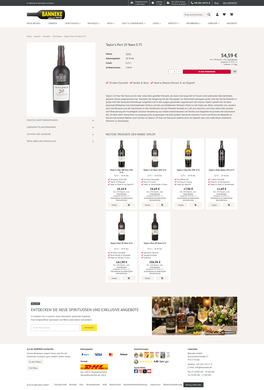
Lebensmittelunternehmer (41, 127)
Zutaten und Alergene (39, 134)
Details (114, 205)
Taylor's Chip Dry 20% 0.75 (188, 170)
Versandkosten (232, 59)
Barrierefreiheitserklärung (135, 384)
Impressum (155, 384)
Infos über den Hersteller (41, 141)
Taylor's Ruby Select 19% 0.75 (221, 170)
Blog (216, 3)
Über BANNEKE (230, 3)
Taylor (128, 53)
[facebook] (136, 372)
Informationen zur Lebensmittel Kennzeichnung (122, 199)
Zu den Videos (35, 362)
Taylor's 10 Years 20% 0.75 (154, 170)
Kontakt (73, 384)
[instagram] (140, 372)
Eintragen (89, 328)
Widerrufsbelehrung (172, 384)
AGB (105, 384)
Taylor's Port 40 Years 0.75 (155, 243)
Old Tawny (57, 36)
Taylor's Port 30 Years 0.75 (121, 243)
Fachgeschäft (60, 384)
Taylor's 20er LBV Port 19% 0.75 (121, 171)
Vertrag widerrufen (193, 385)
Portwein (46, 36)
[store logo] (46, 14)
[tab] (61, 120)
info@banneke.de (203, 367)
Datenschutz (115, 384)
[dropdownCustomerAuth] (217, 14)
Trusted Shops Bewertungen (42, 120)
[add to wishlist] (224, 14)
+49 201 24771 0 (204, 364)
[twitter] (145, 372)
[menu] (132, 23)
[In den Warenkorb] (129, 204)
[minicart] (231, 14)
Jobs (81, 384)
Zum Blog (33, 368)
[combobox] (197, 14)
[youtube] (149, 372)
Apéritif (37, 36)
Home (29, 36)
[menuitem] (34, 23)
